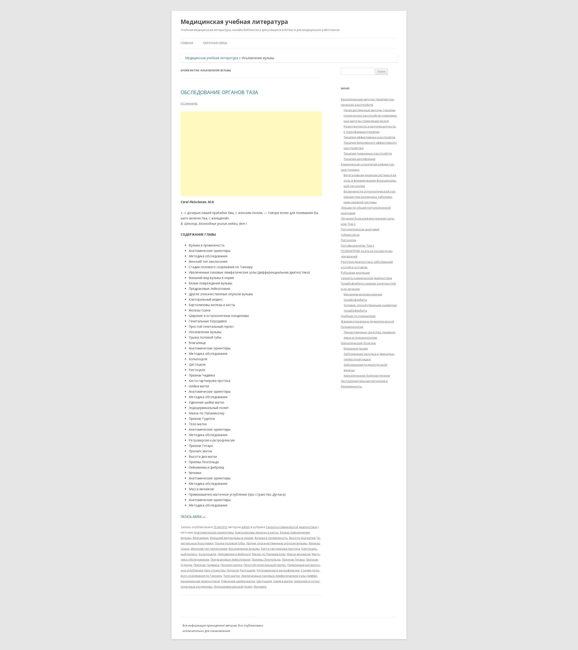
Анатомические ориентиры (214, 532)
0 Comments (189, 103)
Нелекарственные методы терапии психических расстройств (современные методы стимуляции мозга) (370, 115)
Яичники (260, 587)
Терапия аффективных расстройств (369, 137)
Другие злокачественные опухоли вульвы (276, 543)
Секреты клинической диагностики (291, 527)
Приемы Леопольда (266, 559)
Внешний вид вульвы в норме (231, 538)
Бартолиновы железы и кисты (257, 532)
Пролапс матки (231, 565)
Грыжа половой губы (230, 543)
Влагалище (201, 538)
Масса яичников (298, 554)
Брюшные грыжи (356, 348)
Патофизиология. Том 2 (357, 246)
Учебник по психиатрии (358, 316)
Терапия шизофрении (359, 159)
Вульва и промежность (271, 538)
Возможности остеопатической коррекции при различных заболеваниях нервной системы (370, 196)
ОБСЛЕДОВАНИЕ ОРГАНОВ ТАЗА (219, 92)
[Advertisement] (251, 153)
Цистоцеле (264, 581)
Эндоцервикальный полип (233, 587)
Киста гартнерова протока (280, 549)
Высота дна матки (302, 538)
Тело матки (232, 576)
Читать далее (193, 516)
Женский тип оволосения (209, 549)
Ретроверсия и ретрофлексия (278, 570)
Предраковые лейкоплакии (230, 559)
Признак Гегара (293, 559)
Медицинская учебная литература (234, 22)
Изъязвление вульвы (244, 549)
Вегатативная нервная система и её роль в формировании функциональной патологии (370, 180)
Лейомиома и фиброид (234, 554)
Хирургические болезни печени (367, 376)
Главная (187, 43)
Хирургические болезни (358, 343)
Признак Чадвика (206, 565)
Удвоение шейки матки (238, 581)
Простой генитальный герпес (265, 565)
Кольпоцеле (207, 554)
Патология (348, 240)
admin (245, 527)
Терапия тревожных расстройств (368, 153)
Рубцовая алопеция (355, 273)
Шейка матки (283, 581)
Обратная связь (215, 43)
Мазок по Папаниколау (269, 554)
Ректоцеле (247, 570)
